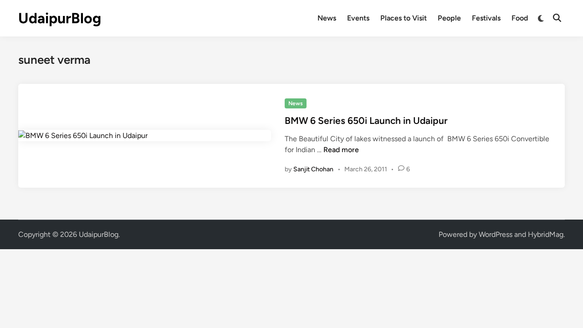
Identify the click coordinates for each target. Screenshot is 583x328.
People (449, 18)
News (326, 18)
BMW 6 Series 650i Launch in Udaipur (366, 120)
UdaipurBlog (59, 18)
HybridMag (545, 234)
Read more (341, 149)
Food (519, 18)
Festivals (486, 18)
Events (358, 18)
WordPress (495, 234)
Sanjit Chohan (313, 169)
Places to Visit (403, 18)
